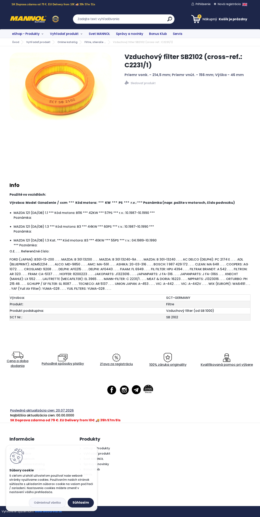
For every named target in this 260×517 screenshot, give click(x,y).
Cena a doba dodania (17, 363)
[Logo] (34, 19)
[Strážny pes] (187, 83)
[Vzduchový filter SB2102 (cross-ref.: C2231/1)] (61, 86)
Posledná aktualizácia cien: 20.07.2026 (42, 410)
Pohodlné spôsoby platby (63, 363)
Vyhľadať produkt (64, 34)
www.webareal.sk (48, 511)
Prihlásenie (203, 4)
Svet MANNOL (99, 34)
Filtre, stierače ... (95, 42)
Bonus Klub (158, 34)
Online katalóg (67, 42)
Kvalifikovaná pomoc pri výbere (227, 364)
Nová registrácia (229, 4)
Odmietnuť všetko (47, 503)
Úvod (15, 42)
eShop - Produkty (26, 34)
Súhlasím (81, 502)
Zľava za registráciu (116, 364)
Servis (177, 34)
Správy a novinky (129, 34)
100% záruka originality (167, 364)
